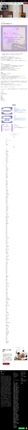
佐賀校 (14, 422)
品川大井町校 (7, 194)
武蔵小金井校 (14, 400)
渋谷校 (6, 203)
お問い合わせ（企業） (23, 373)
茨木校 (6, 309)
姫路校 (6, 319)
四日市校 (7, 296)
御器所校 (17, 411)
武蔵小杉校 (7, 242)
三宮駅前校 (7, 312)
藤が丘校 (7, 292)
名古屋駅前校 (7, 283)
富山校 (6, 269)
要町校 (6, 229)
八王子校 (7, 239)
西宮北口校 (7, 315)
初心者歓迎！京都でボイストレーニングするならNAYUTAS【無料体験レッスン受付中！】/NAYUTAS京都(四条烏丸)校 (20, 110)
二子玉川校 (7, 213)
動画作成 (7, 144)
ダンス (6, 141)
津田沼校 (7, 177)
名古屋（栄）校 (7, 286)
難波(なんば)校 (7, 305)
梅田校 (14, 414)
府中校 (6, 236)
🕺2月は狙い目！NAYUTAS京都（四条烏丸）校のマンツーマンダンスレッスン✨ (20, 118)
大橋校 (6, 335)
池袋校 (6, 227)
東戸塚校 (7, 263)
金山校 (6, 285)
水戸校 (6, 157)
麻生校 (6, 150)
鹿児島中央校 (7, 341)
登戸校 (17, 402)
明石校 (6, 321)
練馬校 (6, 233)
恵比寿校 (18, 392)
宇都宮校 (14, 384)
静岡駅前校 (7, 276)
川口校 (6, 163)
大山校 (6, 230)
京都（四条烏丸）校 (4, 3)
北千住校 (17, 390)
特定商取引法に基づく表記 (24, 380)
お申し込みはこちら (6, 363)
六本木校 (7, 187)
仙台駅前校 (7, 154)
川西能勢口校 (7, 318)
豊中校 (6, 306)
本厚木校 (7, 262)
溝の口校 (16, 401)
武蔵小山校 (7, 197)
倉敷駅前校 (7, 325)
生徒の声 (17, 3)
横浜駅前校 (7, 252)
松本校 (6, 273)
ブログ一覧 (14, 134)
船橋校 (6, 174)
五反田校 (7, 196)
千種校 (6, 288)
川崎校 (6, 243)
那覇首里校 (7, 342)
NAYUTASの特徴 (15, 374)
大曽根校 (7, 289)
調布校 (14, 399)
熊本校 (6, 339)
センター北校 (14, 404)
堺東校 (6, 311)
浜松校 (17, 408)
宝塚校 (14, 417)
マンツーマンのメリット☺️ (17, 126)
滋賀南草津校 (7, 298)
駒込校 (6, 226)
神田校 (6, 180)
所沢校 (6, 167)
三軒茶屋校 (7, 209)
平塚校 (6, 266)
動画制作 (18, 380)
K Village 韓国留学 (15, 426)
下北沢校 (7, 210)
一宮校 (6, 295)
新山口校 (7, 328)
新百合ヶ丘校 (7, 249)
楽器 (6, 143)
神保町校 (16, 388)
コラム (18, 375)
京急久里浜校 (7, 259)
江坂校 (6, 308)
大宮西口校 (7, 161)
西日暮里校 (7, 190)
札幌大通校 (7, 151)
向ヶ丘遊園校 (7, 246)
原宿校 (6, 200)
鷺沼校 (6, 250)
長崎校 (6, 338)
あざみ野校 (7, 256)
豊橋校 (6, 279)
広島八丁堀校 (17, 419)
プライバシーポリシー (23, 381)
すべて (6, 148)
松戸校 (6, 171)
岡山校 (18, 418)
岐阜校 (6, 275)
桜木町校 (7, 253)
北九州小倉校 (7, 331)
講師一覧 (14, 3)
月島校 (6, 186)
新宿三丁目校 (7, 216)
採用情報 (22, 378)
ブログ (21, 3)
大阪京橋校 (7, 302)
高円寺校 (7, 220)
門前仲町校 (7, 193)
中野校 (6, 219)
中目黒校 (7, 207)
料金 (17, 374)
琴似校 (6, 153)
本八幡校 (7, 173)
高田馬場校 (7, 223)
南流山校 (7, 170)
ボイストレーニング (8, 140)
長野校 (6, 272)
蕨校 (6, 164)
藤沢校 (6, 265)
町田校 (6, 240)
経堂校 (14, 395)
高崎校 (6, 160)
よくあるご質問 (15, 376)
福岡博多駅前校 (7, 332)
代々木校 (7, 204)
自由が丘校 (7, 206)
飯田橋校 (7, 184)
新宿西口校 (7, 217)
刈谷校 (6, 282)
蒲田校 (14, 392)
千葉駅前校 (14, 386)
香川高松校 (7, 329)
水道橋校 (7, 183)
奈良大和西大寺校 (8, 322)
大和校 (6, 260)
